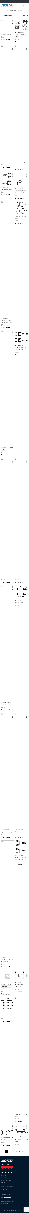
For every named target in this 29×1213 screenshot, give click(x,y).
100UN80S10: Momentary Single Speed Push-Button (21, 191)
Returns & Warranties (7, 1192)
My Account (4, 1203)
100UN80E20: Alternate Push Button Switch (5, 1014)
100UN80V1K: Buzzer (7, 34)
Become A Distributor (7, 1201)
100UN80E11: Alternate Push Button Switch (19, 984)
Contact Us (4, 1189)
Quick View (12, 23)
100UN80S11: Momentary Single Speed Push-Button (7, 320)
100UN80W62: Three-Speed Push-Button (21, 34)
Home (10, 10)
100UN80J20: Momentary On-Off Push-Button (21, 857)
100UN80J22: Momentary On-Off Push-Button (21, 347)
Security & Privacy (6, 1180)
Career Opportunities (6, 1178)
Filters (24, 15)
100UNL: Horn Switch (7, 162)
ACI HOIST (11, 1210)
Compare (12, 21)
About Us (3, 1175)
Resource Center (5, 1194)
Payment (3, 1182)
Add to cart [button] (6, 39)
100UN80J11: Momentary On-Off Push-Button (7, 959)
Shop (14, 10)
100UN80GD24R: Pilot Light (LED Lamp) (6, 986)
